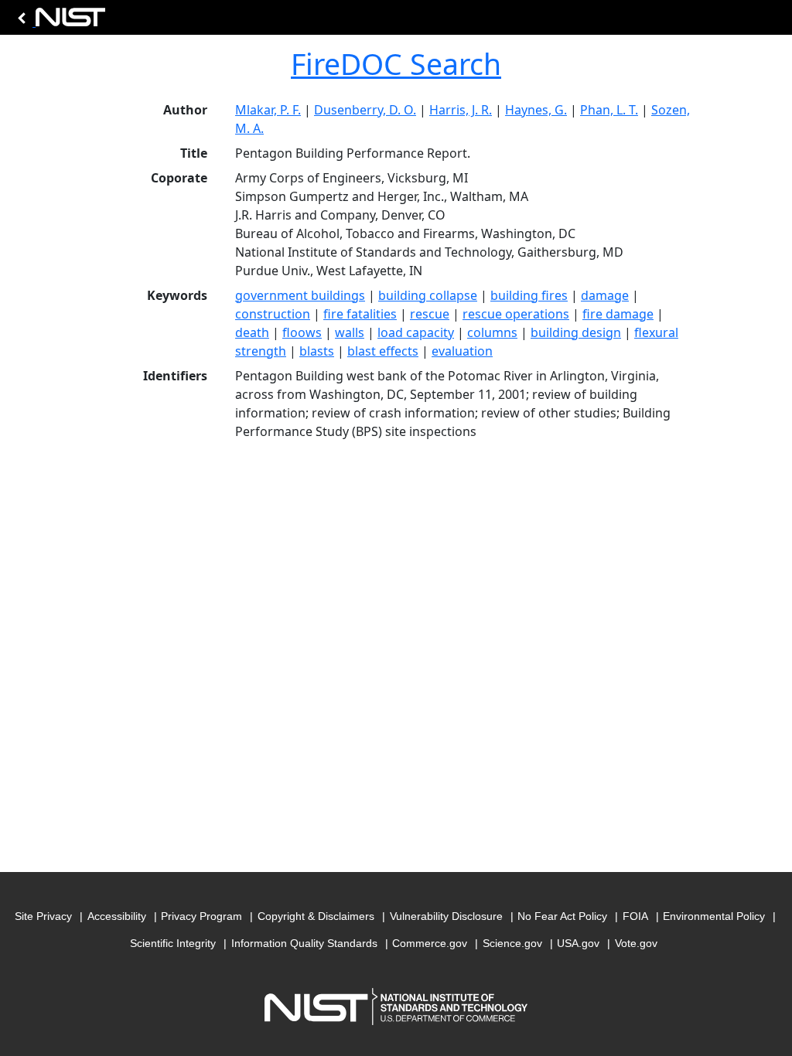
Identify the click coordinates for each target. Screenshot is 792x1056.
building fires (529, 295)
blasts (316, 350)
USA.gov (578, 943)
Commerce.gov (429, 943)
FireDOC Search (396, 63)
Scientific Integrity (173, 943)
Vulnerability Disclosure (446, 916)
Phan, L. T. (609, 109)
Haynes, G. (536, 109)
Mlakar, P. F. (268, 109)
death (252, 332)
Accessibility (116, 916)
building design (576, 332)
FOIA (635, 916)
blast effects (382, 350)
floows (302, 332)
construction (272, 313)
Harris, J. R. (460, 109)
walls (349, 332)
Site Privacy (43, 916)
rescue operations (516, 313)
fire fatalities (360, 313)
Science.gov (512, 943)
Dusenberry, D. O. (365, 109)
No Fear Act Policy (562, 916)
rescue (429, 313)
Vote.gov (636, 943)
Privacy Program (201, 916)
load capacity (415, 332)
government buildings (300, 295)
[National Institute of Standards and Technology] (58, 21)
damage (605, 295)
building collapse (427, 295)
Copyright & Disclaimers (316, 916)
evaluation (462, 350)
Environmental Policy (714, 916)
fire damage (618, 313)
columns (492, 332)
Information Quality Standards (304, 943)
